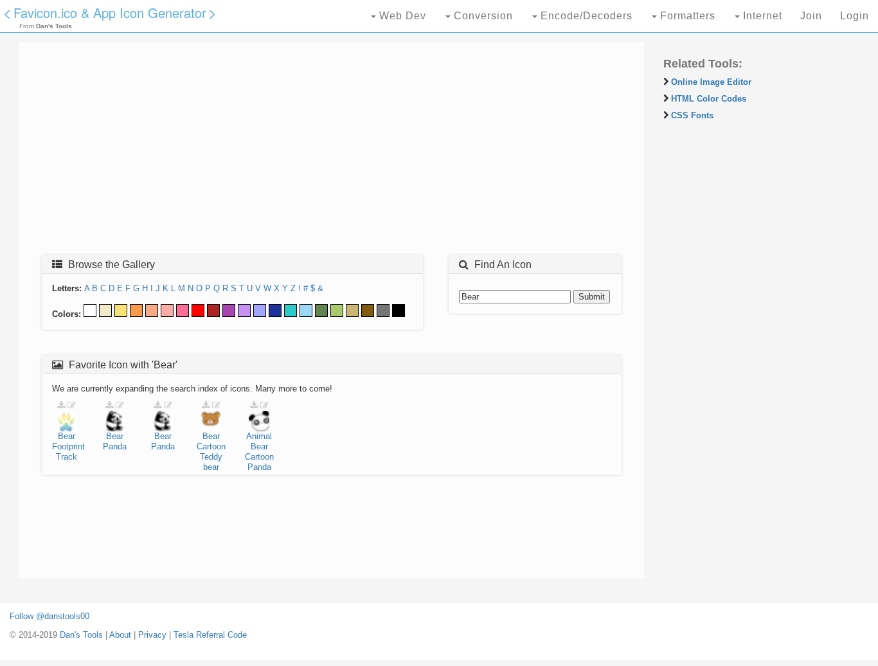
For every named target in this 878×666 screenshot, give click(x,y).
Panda (115, 446)
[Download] (61, 405)
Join (811, 15)
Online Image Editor (711, 82)
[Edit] (71, 405)
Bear (66, 436)
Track (66, 457)
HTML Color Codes (708, 99)
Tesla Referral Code (210, 635)
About (120, 635)
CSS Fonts (692, 115)
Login (854, 15)
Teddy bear (211, 462)
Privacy (152, 635)
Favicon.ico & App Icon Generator (109, 12)
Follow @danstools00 (49, 616)
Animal (259, 436)
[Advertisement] (331, 152)
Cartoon (211, 446)
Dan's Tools (81, 635)
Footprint (68, 446)
